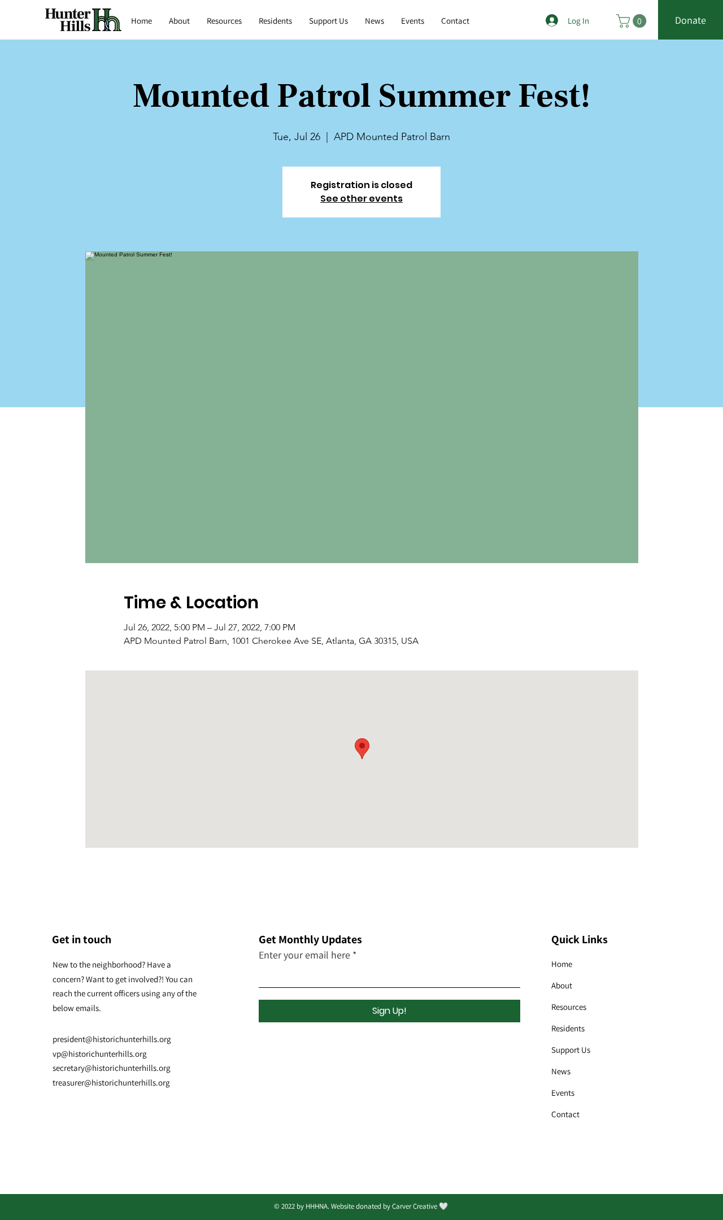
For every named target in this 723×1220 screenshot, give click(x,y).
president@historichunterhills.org (112, 1039)
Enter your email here (304, 955)
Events (562, 1092)
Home (561, 963)
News (560, 1071)
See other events (361, 198)
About (561, 985)
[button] (224, 21)
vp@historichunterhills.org (100, 1053)
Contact (565, 1114)
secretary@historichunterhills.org (112, 1067)
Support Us (570, 1049)
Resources (568, 1006)
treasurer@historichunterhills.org (111, 1082)
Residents (568, 1028)
